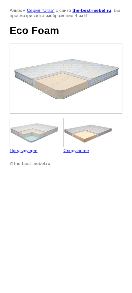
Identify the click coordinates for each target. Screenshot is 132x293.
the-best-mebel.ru (91, 10)
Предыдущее (23, 150)
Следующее (76, 150)
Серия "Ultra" (40, 10)
